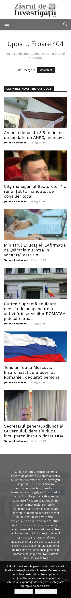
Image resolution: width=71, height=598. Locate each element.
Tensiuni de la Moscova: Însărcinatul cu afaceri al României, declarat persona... (33, 372)
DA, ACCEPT (23, 591)
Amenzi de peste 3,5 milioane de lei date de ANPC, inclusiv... (34, 135)
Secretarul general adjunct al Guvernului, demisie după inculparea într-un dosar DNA (34, 431)
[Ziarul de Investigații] (35, 9)
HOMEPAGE (46, 70)
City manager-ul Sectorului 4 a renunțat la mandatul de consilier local (35, 191)
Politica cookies (45, 591)
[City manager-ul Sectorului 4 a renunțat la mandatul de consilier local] (35, 165)
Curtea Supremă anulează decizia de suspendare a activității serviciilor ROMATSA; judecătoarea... (35, 311)
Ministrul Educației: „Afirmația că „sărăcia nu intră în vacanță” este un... (35, 250)
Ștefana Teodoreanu (16, 142)
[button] (6, 24)
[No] (66, 580)
